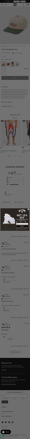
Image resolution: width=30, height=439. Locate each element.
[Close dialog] (28, 209)
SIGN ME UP (22, 226)
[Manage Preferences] (2, 436)
